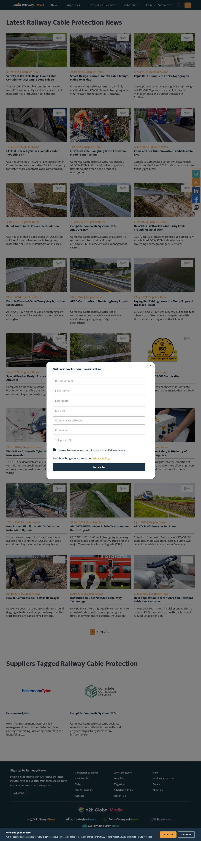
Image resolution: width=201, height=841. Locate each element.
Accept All (168, 834)
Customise (186, 834)
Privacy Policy (100, 458)
